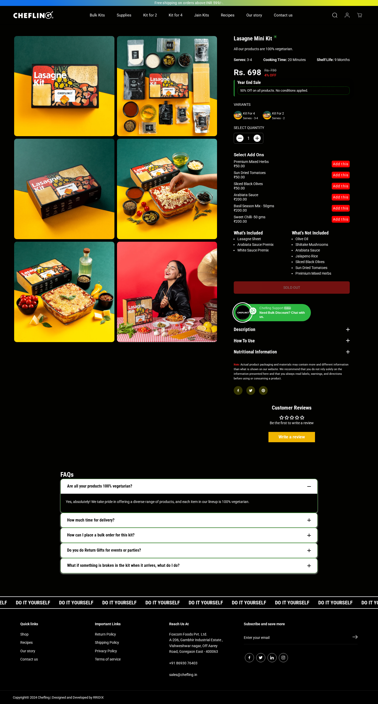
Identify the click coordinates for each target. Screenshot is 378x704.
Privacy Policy (106, 651)
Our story (254, 15)
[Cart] (359, 15)
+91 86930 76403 (183, 663)
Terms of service (108, 659)
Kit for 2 (150, 15)
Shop (24, 634)
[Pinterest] (263, 390)
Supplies (124, 15)
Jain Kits (201, 15)
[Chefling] (33, 15)
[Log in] (347, 15)
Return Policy (105, 634)
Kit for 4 (175, 15)
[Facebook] (238, 390)
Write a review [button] (291, 436)
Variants (242, 104)
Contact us (283, 15)
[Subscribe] (355, 637)
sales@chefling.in (183, 675)
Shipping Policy (107, 642)
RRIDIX (98, 697)
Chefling (44, 697)
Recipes (228, 15)
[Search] (334, 15)
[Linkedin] (272, 657)
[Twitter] (250, 390)
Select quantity (249, 128)
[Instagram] (283, 657)
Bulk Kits (97, 15)
